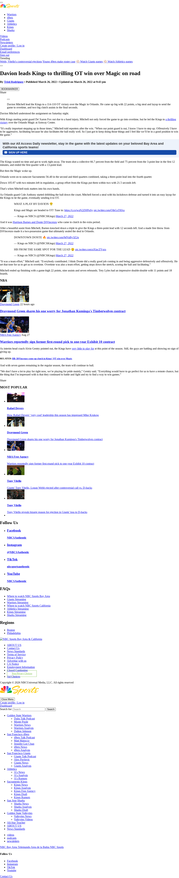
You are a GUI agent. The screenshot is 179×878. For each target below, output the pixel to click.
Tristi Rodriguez (13, 81)
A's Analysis (21, 775)
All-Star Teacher (16, 822)
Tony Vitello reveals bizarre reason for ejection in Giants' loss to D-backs (47, 512)
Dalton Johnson (22, 731)
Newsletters (6, 42)
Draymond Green (9, 304)
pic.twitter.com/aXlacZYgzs (90, 249)
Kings (10, 27)
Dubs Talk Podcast (24, 718)
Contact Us (13, 648)
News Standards (16, 651)
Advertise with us (16, 660)
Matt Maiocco (21, 740)
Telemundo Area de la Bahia (34, 847)
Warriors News (22, 724)
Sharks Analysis (23, 806)
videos (10, 834)
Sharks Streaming (16, 615)
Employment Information (21, 667)
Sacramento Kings (17, 781)
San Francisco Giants (18, 753)
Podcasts (5, 39)
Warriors (11, 14)
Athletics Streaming (18, 608)
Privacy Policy (15, 657)
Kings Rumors (22, 797)
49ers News (20, 746)
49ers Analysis (22, 750)
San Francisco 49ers (18, 734)
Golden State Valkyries (19, 813)
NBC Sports (57, 847)
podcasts (11, 837)
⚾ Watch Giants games (89, 61)
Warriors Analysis (24, 728)
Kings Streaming (16, 611)
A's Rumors (20, 778)
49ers (10, 17)
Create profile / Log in (12, 45)
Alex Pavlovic (22, 759)
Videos (4, 36)
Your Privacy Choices (22, 673)
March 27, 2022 (64, 216)
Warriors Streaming (17, 602)
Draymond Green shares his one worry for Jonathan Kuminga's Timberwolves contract (63, 311)
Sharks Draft (21, 809)
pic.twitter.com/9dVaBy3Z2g (63, 237)
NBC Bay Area (9, 847)
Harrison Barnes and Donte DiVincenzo (35, 222)
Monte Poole (21, 721)
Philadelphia (14, 633)
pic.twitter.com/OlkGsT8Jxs (109, 210)
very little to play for (83, 348)
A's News (19, 772)
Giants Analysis (22, 765)
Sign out (4, 55)
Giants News (21, 762)
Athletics (12, 23)
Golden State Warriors (19, 715)
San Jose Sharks (16, 800)
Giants (10, 20)
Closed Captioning (17, 670)
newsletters (13, 841)
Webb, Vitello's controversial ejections (21, 61)
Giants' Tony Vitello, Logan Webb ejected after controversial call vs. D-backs (49, 487)
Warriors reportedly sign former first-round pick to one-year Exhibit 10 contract (57, 342)
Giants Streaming (16, 599)
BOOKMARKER (9, 89)
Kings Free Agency (24, 791)
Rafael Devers (15, 408)
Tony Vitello (14, 480)
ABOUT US (14, 645)
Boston (11, 629)
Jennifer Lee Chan (24, 743)
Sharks (11, 30)
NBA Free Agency (10, 334)
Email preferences (10, 51)
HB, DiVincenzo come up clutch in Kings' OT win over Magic (42, 358)
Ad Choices (13, 676)
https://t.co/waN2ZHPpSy (78, 210)
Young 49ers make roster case (58, 61)
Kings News (21, 784)
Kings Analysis (22, 787)
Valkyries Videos (23, 819)
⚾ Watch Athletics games (118, 61)
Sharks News (21, 803)
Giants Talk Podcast (25, 756)
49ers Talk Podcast (24, 737)
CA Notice (13, 663)
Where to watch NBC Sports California (29, 605)
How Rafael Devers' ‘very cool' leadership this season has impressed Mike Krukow (53, 415)
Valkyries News (22, 816)
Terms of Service (16, 654)
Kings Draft (20, 794)
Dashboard (6, 48)
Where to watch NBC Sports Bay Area (28, 596)
